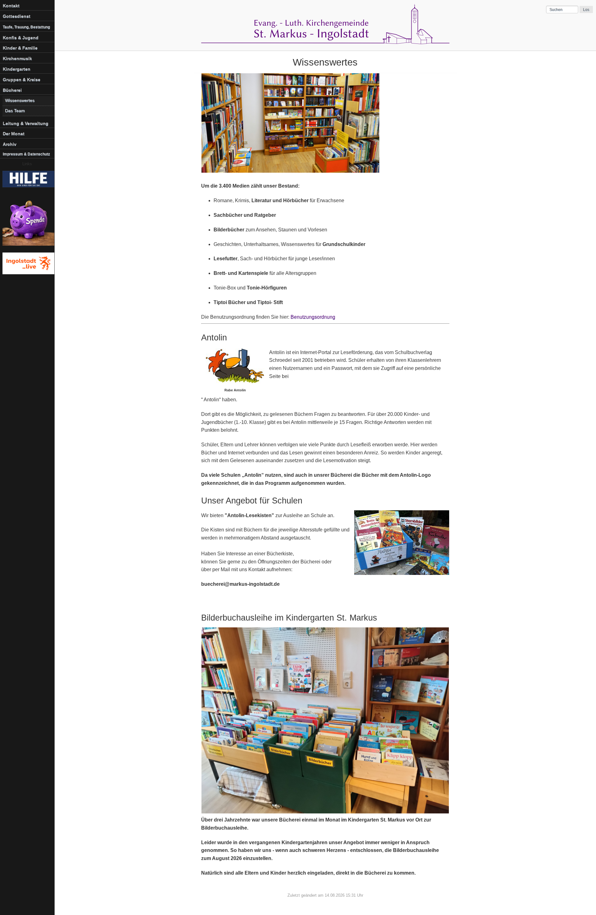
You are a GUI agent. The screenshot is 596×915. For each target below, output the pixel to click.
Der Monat (14, 133)
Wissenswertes (19, 100)
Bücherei (12, 90)
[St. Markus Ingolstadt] (325, 42)
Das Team (15, 110)
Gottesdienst (16, 16)
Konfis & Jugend (20, 37)
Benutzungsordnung (313, 317)
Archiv (9, 144)
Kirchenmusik (17, 58)
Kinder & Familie (20, 47)
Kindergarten (16, 68)
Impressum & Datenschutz (26, 154)
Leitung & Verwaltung (25, 123)
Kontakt (11, 5)
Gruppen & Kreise (21, 79)
